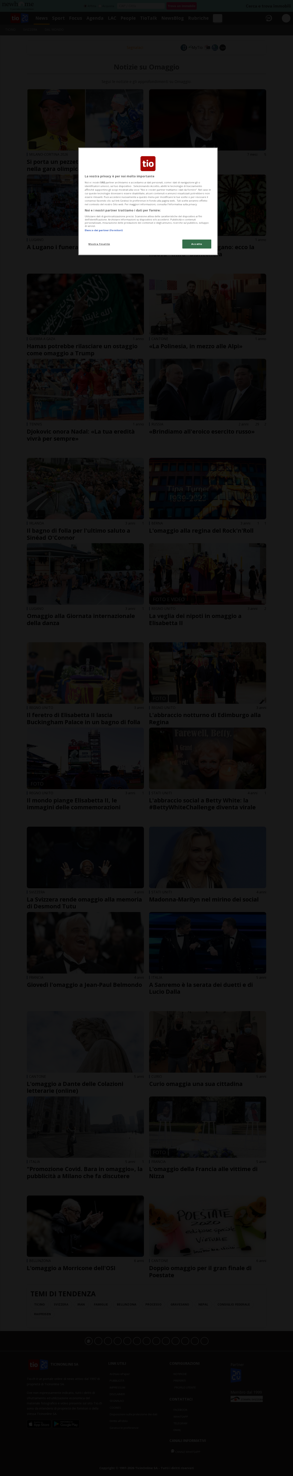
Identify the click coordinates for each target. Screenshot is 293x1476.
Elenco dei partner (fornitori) (104, 230)
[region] (148, 201)
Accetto (196, 244)
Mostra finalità (99, 244)
